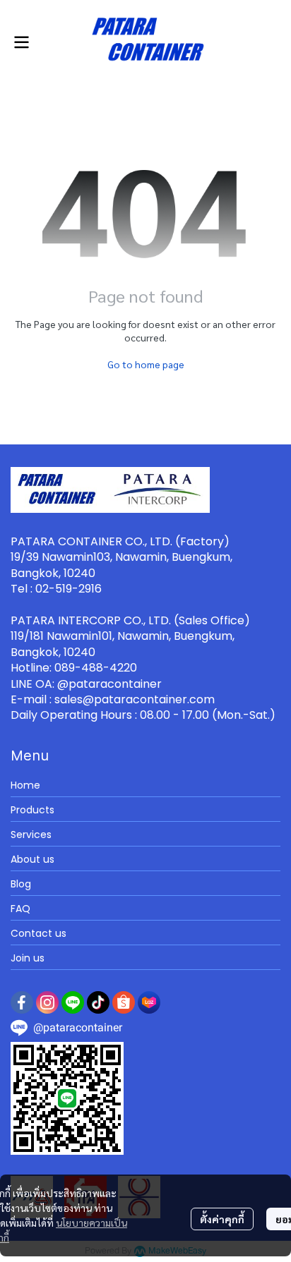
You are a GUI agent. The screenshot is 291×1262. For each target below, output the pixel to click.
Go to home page (145, 364)
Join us (27, 958)
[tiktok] (98, 1002)
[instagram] (47, 1002)
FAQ (20, 909)
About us (32, 859)
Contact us (38, 933)
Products (32, 810)
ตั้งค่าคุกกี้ (222, 1219)
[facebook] (22, 1002)
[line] (72, 1002)
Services (31, 834)
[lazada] (149, 1002)
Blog (21, 884)
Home (25, 785)
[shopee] (123, 1002)
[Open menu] (21, 42)
